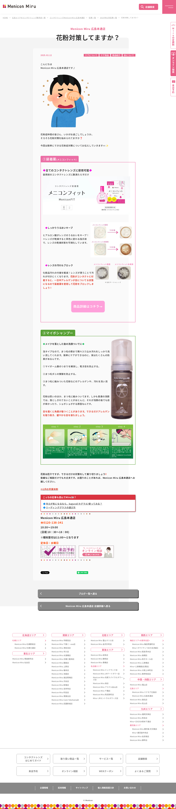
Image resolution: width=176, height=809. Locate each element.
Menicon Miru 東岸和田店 (140, 674)
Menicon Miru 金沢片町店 (101, 644)
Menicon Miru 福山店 (138, 685)
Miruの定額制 (173, 36)
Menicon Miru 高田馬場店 (62, 677)
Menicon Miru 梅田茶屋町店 (143, 644)
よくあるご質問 (143, 771)
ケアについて (91, 55)
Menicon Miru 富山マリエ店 (102, 640)
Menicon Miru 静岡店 (99, 659)
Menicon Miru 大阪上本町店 (141, 670)
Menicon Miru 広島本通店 (142, 696)
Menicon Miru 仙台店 (21, 662)
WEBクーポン (106, 771)
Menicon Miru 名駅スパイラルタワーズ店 (108, 678)
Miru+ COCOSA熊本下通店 (140, 721)
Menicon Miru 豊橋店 (99, 662)
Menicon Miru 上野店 (60, 666)
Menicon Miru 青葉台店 (61, 696)
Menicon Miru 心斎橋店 (139, 663)
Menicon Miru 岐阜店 (99, 655)
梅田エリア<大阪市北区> (140, 640)
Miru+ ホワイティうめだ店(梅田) (145, 648)
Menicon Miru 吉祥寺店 (61, 689)
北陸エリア (107, 635)
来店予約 (33, 771)
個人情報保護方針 (106, 787)
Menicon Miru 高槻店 (138, 655)
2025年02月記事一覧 (108, 18)
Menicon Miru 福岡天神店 (140, 714)
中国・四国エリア (147, 679)
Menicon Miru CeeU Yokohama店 (65, 700)
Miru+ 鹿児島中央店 (140, 733)
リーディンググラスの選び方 (61, 507)
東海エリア (107, 649)
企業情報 (44, 787)
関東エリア (68, 635)
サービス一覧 (106, 758)
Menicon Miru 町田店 (60, 692)
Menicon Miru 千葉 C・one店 (63, 644)
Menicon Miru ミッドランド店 (105, 670)
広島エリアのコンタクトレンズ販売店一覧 (29, 18)
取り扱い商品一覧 (70, 758)
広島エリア (134, 688)
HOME (5, 18)
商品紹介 (116, 55)
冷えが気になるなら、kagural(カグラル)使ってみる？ (74, 503)
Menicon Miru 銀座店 (60, 663)
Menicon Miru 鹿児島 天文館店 (144, 729)
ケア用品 (105, 55)
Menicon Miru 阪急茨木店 (140, 652)
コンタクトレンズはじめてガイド (33, 758)
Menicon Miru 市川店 (60, 652)
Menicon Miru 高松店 (138, 700)
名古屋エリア (96, 666)
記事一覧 (92, 18)
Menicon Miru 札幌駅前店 (25, 644)
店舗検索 (150, 7)
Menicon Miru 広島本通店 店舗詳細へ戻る (88, 606)
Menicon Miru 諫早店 (138, 740)
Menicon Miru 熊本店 (138, 718)
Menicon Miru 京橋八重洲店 (63, 659)
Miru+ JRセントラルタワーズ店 (105, 698)
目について (129, 55)
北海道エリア (29, 635)
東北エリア (29, 653)
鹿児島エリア (135, 725)
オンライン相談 (70, 771)
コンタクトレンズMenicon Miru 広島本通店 (67, 18)
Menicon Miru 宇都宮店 (61, 640)
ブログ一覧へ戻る (88, 593)
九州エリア (147, 709)
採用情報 (62, 787)
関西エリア (147, 635)
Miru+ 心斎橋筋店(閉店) (139, 666)
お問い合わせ (130, 787)
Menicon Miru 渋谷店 (60, 681)
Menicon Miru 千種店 (101, 691)
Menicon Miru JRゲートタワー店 (106, 674)
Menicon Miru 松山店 (138, 703)
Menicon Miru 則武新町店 (103, 694)
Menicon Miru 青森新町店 (22, 659)
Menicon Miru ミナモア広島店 (144, 692)
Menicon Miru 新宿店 (60, 685)
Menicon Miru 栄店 (100, 683)
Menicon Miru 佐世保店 (139, 736)
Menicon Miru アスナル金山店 (105, 687)
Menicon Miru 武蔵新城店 (62, 704)
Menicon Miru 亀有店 (60, 670)
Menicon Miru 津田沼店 (61, 648)
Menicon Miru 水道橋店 (61, 655)
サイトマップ (82, 787)
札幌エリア (16, 640)
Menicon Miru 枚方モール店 (141, 659)
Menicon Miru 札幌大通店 (25, 648)
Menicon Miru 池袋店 (60, 674)
